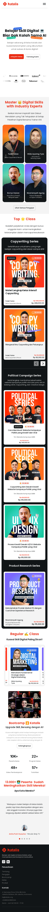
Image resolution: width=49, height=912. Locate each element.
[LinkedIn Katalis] (8, 861)
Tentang (5, 871)
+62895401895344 (9, 900)
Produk (5, 883)
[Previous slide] (36, 363)
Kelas (4, 880)
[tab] (19, 838)
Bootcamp (6, 877)
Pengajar (6, 874)
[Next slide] (43, 363)
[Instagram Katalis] (3, 861)
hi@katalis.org (7, 897)
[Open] (44, 4)
